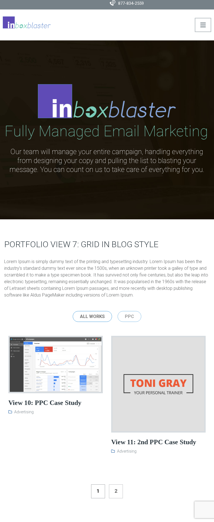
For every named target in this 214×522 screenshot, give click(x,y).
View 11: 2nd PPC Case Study (153, 442)
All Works (92, 316)
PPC (129, 316)
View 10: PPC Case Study (44, 402)
